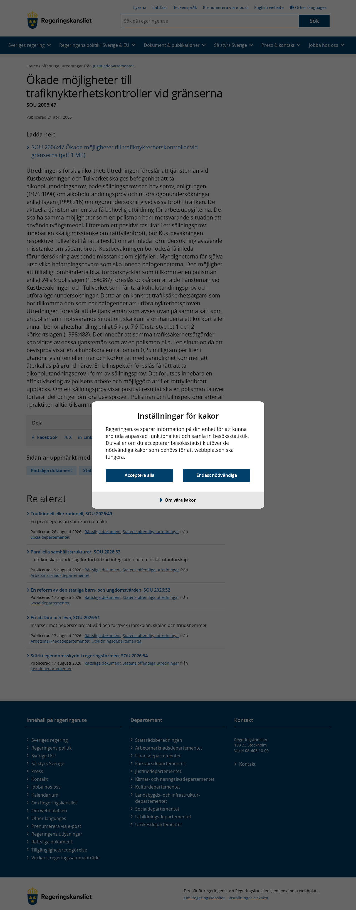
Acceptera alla (139, 475)
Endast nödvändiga (216, 475)
